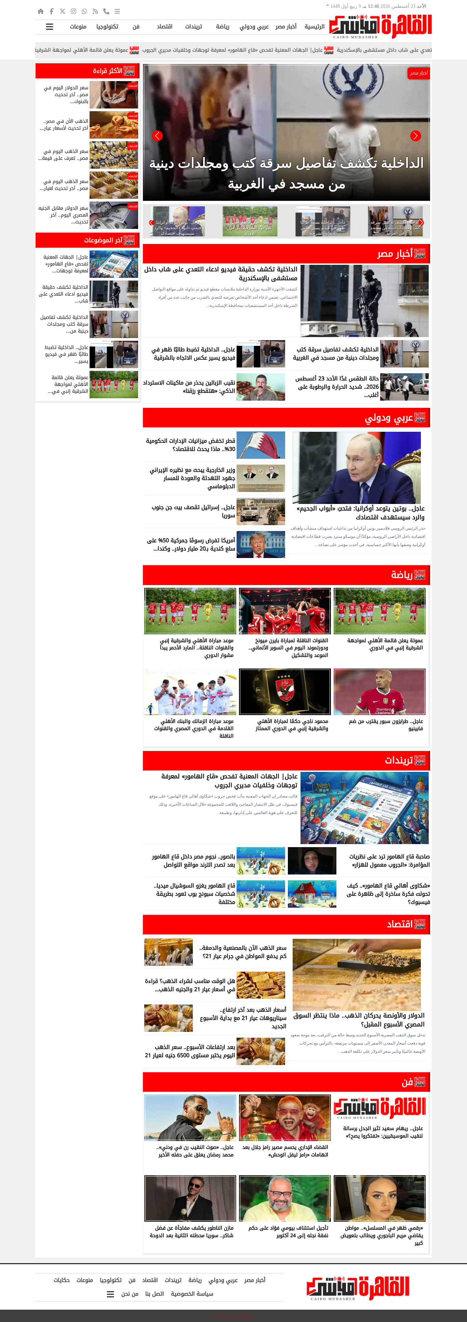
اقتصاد (165, 26)
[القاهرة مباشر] (380, 26)
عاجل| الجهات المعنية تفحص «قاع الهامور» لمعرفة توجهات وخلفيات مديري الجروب (283, 50)
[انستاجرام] (73, 10)
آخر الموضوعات (103, 240)
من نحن (129, 1293)
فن (136, 26)
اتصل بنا (154, 1293)
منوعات (78, 26)
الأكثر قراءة (107, 71)
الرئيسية (315, 26)
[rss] (95, 10)
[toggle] (49, 27)
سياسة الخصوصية (192, 1293)
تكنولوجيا (107, 26)
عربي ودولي (254, 26)
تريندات (193, 26)
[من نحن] (106, 10)
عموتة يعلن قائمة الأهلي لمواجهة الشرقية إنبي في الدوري (113, 50)
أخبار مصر (286, 26)
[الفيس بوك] (51, 10)
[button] (157, 135)
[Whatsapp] (84, 10)
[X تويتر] (62, 10)
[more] (117, 10)
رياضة (222, 26)
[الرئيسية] (40, 10)
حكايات (62, 1280)
